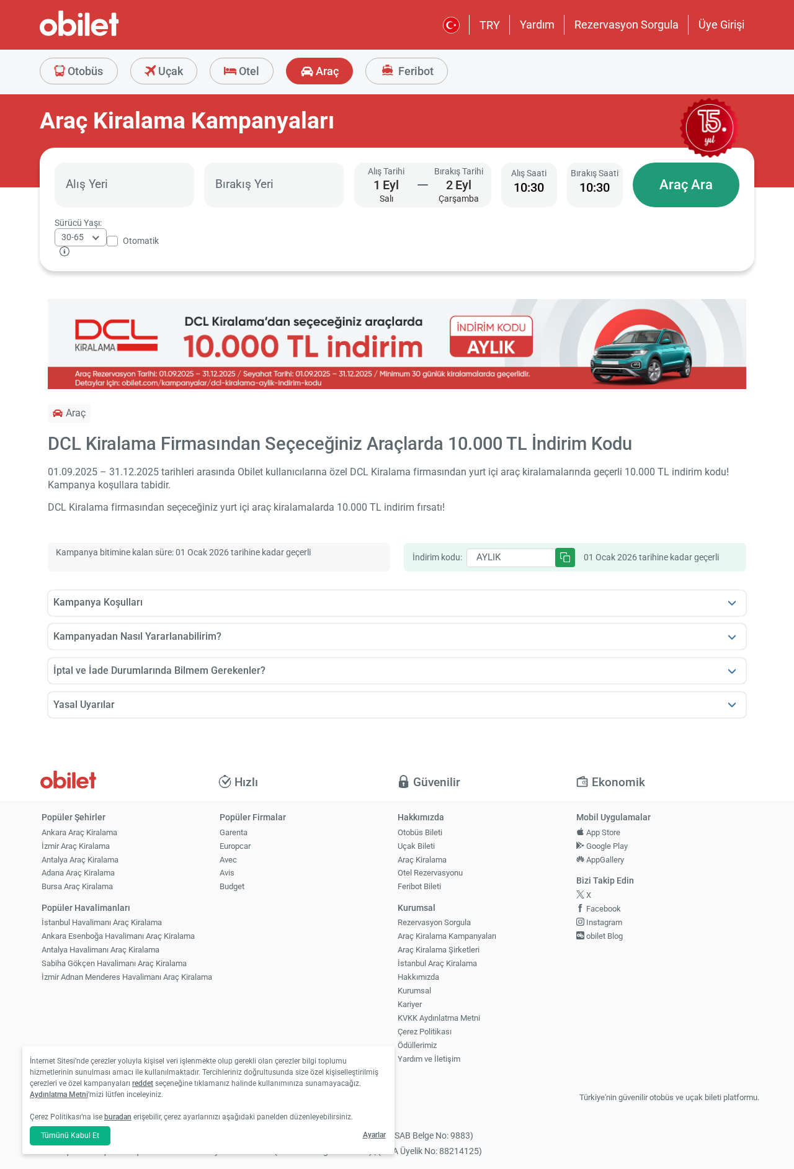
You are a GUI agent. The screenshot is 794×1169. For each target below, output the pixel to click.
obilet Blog (603, 936)
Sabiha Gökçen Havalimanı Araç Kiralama (114, 963)
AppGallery (604, 859)
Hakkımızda (418, 977)
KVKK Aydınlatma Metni (439, 1018)
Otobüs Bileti (420, 832)
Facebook (602, 908)
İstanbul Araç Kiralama (437, 963)
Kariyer (410, 1004)
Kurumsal (414, 990)
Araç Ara (686, 184)
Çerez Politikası (425, 1031)
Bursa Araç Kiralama (77, 886)
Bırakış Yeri (244, 184)
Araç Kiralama (422, 859)
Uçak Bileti (416, 846)
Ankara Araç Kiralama (79, 832)
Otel (247, 71)
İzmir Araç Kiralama (76, 846)
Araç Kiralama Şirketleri (439, 949)
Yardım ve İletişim (429, 1059)
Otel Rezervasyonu (430, 872)
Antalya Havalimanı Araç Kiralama (100, 949)
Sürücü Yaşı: (78, 223)
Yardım (537, 24)
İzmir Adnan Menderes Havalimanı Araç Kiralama (127, 977)
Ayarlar (374, 1135)
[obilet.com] (109, 34)
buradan (118, 1117)
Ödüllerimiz (417, 1045)
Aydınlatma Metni (59, 1094)
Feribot (415, 71)
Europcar (235, 846)
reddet (142, 1083)
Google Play (606, 846)
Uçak (169, 71)
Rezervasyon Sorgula (626, 24)
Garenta (234, 832)
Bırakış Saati (594, 173)
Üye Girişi (721, 24)
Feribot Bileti (419, 886)
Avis (227, 872)
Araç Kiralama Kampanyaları (447, 936)
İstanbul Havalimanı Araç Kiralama (102, 922)
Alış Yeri (87, 184)
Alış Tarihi (386, 171)
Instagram (603, 922)
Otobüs (84, 71)
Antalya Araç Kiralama (80, 859)
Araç (326, 71)
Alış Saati (528, 173)
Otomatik (141, 241)
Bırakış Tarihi (458, 171)
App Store (602, 832)
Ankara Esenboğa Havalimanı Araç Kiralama (118, 936)
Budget (232, 886)
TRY (490, 25)
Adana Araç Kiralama (78, 872)
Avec (228, 859)
